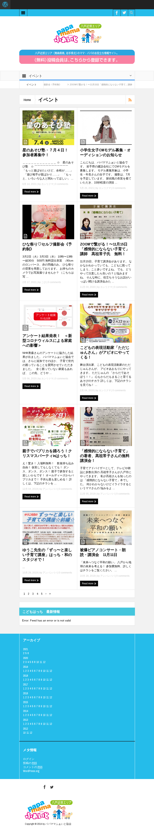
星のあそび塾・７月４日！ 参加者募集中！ (47, 152)
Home (27, 99)
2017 (25, 684)
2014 (25, 711)
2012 (25, 728)
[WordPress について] (5, 4)
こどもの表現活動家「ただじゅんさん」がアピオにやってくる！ (105, 352)
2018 (25, 675)
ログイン (28, 759)
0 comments (61, 184)
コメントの (33, 767)
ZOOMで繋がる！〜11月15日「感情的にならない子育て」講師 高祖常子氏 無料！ (97, 84)
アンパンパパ (50, 489)
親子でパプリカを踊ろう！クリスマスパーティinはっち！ (47, 453)
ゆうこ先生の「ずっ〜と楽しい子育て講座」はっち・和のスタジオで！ (47, 554)
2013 (25, 720)
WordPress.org (31, 771)
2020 (25, 658)
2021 (25, 649)
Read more (30, 191)
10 (37, 662)
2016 (25, 693)
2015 (25, 702)
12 (44, 662)
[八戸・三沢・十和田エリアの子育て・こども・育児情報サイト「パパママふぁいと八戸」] (77, 33)
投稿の (30, 763)
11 (41, 662)
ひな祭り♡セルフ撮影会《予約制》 (47, 246)
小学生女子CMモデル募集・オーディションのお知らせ (105, 152)
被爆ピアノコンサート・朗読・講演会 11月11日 (103, 552)
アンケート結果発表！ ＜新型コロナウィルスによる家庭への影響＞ (47, 340)
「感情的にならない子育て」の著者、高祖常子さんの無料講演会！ (105, 455)
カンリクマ (47, 184)
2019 (25, 667)
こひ (43, 282)
